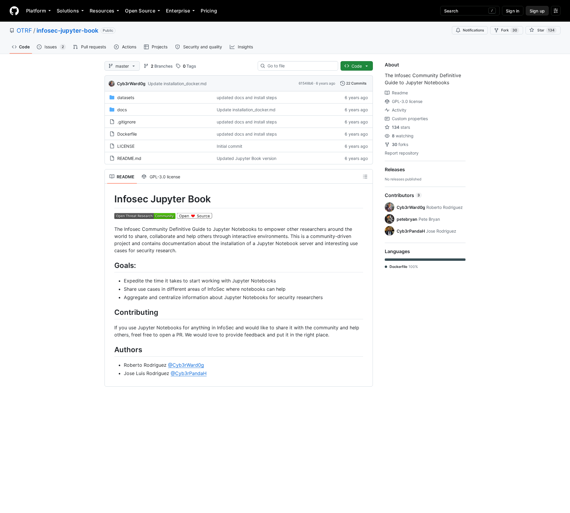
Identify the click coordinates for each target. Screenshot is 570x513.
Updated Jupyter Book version (246, 158)
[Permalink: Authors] (110, 349)
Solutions (68, 11)
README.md (129, 158)
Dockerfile (127, 133)
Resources (102, 11)
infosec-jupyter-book (67, 30)
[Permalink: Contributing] (110, 312)
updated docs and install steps (247, 97)
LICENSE (125, 146)
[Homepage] (14, 10)
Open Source (140, 11)
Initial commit (229, 146)
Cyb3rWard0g (131, 83)
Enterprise (178, 11)
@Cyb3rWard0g (186, 365)
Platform (36, 11)
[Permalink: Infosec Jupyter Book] (110, 199)
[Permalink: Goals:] (110, 265)
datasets (125, 97)
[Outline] (365, 176)
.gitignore (126, 121)
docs (122, 109)
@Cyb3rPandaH (189, 373)
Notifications (473, 30)
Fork (509, 30)
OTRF (24, 30)
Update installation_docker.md (177, 83)
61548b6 (306, 83)
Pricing (209, 11)
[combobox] (300, 65)
